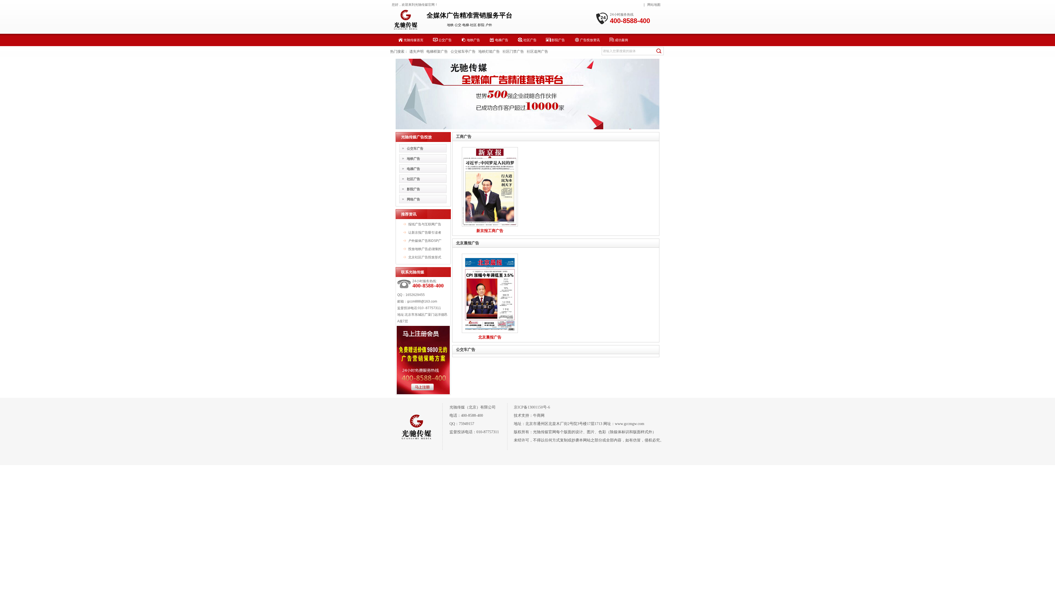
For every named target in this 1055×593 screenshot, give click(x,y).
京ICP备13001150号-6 (532, 407)
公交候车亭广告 (463, 51)
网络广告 (413, 199)
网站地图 (653, 5)
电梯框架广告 (437, 51)
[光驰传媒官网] (405, 29)
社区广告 (530, 40)
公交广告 (445, 40)
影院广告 (558, 40)
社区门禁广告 (513, 51)
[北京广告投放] (527, 128)
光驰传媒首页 (413, 40)
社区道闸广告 (537, 51)
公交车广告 (415, 148)
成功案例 (621, 40)
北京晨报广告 (467, 243)
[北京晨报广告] (490, 332)
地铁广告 (473, 40)
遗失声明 (416, 51)
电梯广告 (501, 40)
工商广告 (463, 136)
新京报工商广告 (489, 230)
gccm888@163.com (422, 301)
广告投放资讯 (590, 40)
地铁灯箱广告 (489, 51)
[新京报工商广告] (490, 225)
